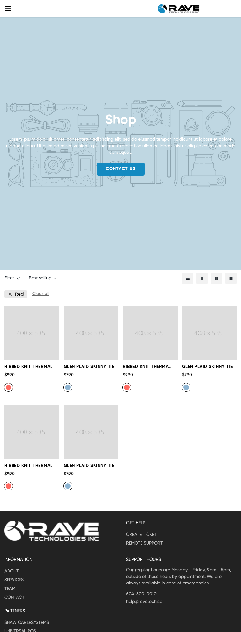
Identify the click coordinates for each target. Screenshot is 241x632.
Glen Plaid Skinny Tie (89, 367)
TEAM (9, 589)
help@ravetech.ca (144, 601)
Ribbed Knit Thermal (28, 367)
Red (19, 294)
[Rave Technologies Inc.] (179, 8)
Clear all (40, 294)
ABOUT (11, 571)
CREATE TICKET (141, 534)
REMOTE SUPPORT (144, 543)
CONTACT (14, 597)
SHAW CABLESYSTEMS (26, 622)
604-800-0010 (141, 594)
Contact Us (121, 169)
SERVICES (14, 580)
